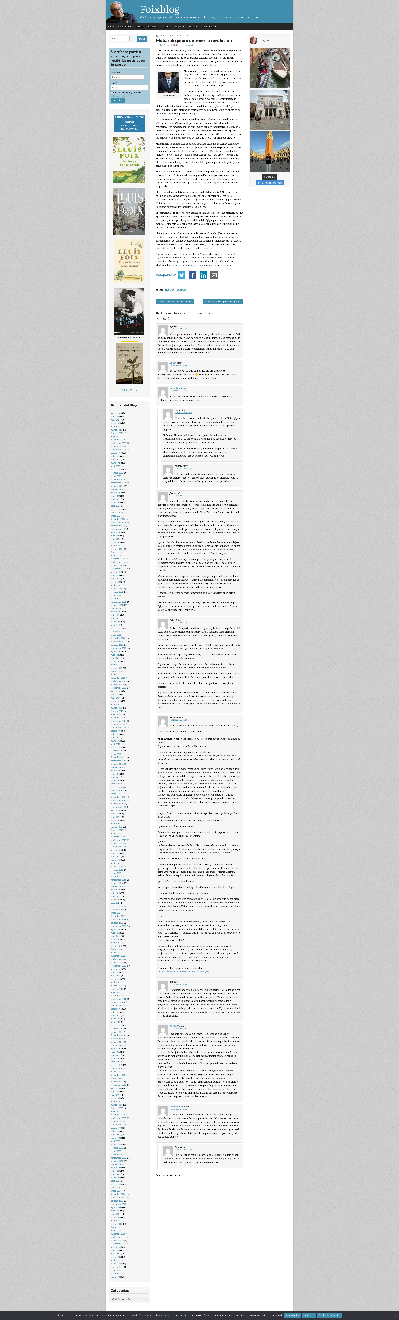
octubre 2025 (117, 446)
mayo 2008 (116, 1138)
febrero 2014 (117, 909)
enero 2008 (116, 1151)
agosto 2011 (116, 1009)
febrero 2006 (117, 1227)
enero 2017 (116, 794)
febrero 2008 (117, 1148)
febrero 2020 (117, 671)
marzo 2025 (116, 469)
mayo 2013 (116, 939)
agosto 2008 (116, 1128)
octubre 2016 (117, 804)
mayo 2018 (116, 741)
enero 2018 (116, 754)
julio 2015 (115, 853)
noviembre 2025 (118, 443)
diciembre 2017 (118, 757)
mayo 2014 (116, 899)
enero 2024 (116, 516)
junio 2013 (115, 936)
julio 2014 (115, 893)
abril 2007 (115, 1181)
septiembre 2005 (118, 1244)
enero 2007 (116, 1191)
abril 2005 (115, 1260)
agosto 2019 (116, 691)
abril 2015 (115, 863)
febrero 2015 (117, 870)
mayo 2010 (116, 1058)
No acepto (309, 1315)
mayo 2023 (116, 542)
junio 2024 (115, 499)
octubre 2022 (117, 565)
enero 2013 (116, 952)
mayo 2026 (116, 423)
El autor (193, 26)
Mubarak (169, 290)
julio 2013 (115, 933)
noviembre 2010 (118, 1039)
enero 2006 (116, 1230)
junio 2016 (115, 817)
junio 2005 (115, 1254)
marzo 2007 (116, 1184)
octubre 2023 (117, 526)
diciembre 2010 (118, 1035)
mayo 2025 (116, 463)
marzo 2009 (116, 1105)
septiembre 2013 (118, 926)
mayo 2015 (116, 860)
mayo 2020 (116, 661)
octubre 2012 (117, 962)
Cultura (167, 26)
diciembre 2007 (118, 1154)
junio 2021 (115, 618)
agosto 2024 (116, 492)
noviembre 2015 (118, 840)
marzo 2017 (116, 787)
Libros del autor (209, 26)
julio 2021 (115, 615)
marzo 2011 (116, 1025)
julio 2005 (115, 1250)
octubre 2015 (117, 843)
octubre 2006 (117, 1201)
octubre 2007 (117, 1161)
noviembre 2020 (118, 641)
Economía (153, 26)
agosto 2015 (116, 850)
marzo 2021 (116, 628)
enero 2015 (116, 873)
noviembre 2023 (118, 522)
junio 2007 (115, 1174)
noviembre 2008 (118, 1118)
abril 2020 (115, 665)
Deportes (180, 26)
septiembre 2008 (118, 1124)
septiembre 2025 (118, 449)
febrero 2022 (117, 592)
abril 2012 (115, 982)
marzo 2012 (116, 986)
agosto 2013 (116, 929)
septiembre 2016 (118, 807)
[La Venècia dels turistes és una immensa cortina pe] (270, 68)
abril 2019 (115, 704)
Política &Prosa (129, 390)
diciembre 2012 (118, 956)
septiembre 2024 (118, 489)
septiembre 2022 (118, 569)
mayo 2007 (116, 1177)
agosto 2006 (116, 1207)
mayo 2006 (116, 1217)
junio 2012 (115, 976)
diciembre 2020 (118, 638)
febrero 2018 (117, 751)
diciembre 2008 (118, 1115)
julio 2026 (115, 416)
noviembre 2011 (118, 999)
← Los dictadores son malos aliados (175, 301)
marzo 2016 (116, 827)
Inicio (111, 26)
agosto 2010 (116, 1048)
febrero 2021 (117, 631)
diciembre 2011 (118, 995)
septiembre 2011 (118, 1005)
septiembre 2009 (118, 1085)
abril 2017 (115, 784)
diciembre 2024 (118, 479)
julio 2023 (115, 536)
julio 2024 (115, 496)
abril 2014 (115, 903)
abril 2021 (115, 625)
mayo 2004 (116, 1277)
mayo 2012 (116, 979)
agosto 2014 (116, 890)
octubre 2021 (117, 605)
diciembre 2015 (118, 837)
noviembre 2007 (118, 1158)
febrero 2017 (117, 790)
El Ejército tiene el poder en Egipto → (223, 301)
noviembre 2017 (118, 761)
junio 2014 (115, 896)
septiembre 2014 (118, 886)
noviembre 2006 (118, 1197)
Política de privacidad (329, 1315)
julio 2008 (115, 1131)
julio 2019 (115, 694)
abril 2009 (115, 1101)
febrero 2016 (117, 830)
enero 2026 (116, 436)
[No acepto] (395, 1315)
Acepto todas (292, 1315)
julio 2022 (115, 575)
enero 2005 (116, 1270)
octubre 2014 (117, 883)
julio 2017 (115, 774)
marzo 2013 (116, 946)
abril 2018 (115, 744)
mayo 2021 (116, 622)
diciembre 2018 (118, 717)
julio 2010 (115, 1052)
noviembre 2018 (118, 721)
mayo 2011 (116, 1019)
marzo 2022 (116, 589)
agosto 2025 (116, 453)
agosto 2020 (116, 651)
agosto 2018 (116, 731)
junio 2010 (115, 1055)
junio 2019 (115, 698)
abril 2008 (115, 1141)
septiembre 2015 (118, 847)
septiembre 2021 (118, 608)
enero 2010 (116, 1072)
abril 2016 (115, 823)
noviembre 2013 (118, 919)
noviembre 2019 (118, 681)
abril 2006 (115, 1220)
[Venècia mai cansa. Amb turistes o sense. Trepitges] (270, 151)
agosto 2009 (116, 1088)
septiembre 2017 (118, 767)
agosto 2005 (116, 1247)
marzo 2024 (116, 509)
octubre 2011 (117, 1002)
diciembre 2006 (118, 1194)
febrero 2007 (117, 1187)
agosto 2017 (116, 770)
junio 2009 (115, 1095)
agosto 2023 (116, 532)
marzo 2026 (116, 430)
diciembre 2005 (118, 1234)
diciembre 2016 (118, 797)
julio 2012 (115, 972)
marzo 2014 (116, 906)
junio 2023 (115, 539)
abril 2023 (115, 545)
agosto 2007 (116, 1167)
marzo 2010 (116, 1065)
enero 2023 (116, 555)
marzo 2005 (116, 1264)
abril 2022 (115, 585)
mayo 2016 (116, 820)
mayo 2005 (116, 1257)
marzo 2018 (116, 747)
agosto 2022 (116, 572)
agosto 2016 (116, 810)
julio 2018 (115, 734)
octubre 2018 (117, 724)
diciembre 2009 (118, 1075)
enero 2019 (116, 714)
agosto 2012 (116, 969)
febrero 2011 (117, 1029)
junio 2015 (115, 857)
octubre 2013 (117, 923)
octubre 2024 (117, 486)
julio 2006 (115, 1211)
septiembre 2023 (118, 529)
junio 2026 (115, 420)
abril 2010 (115, 1062)
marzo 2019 (116, 708)
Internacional (124, 26)
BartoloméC (176, 388)
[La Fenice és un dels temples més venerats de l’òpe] (270, 110)
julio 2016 (115, 814)
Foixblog (160, 9)
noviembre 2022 (118, 562)
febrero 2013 (117, 949)
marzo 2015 (116, 866)
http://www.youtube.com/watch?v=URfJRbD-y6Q (183, 971)
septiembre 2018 (118, 727)
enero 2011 (116, 1032)
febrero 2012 (117, 989)
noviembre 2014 (118, 880)
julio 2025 (115, 456)
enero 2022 (116, 595)
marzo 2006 (116, 1224)
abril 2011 (115, 1022)
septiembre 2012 (118, 966)
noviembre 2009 (118, 1078)
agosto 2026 (116, 413)
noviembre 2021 (118, 602)
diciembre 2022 (118, 559)
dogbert (174, 1025)
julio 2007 (115, 1171)
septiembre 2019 (118, 688)
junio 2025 (115, 459)
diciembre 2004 (118, 1273)
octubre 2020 (117, 645)
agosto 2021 (116, 612)
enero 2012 (116, 992)
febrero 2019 (117, 711)
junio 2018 (115, 737)
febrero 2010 (117, 1068)
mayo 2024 (116, 502)
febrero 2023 (117, 552)
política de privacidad (121, 96)
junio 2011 (115, 1015)
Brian (173, 362)
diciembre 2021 (118, 598)
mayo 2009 (116, 1098)
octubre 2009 (117, 1082)
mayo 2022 (116, 582)
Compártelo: (166, 275)
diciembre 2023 (118, 519)
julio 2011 (115, 1012)
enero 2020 (116, 674)
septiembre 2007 (118, 1164)
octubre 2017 (117, 764)
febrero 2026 (117, 433)
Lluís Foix (163, 45)
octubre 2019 (117, 684)
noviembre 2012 (118, 959)
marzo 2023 (116, 549)
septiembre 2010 (118, 1045)
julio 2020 (115, 655)
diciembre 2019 (118, 678)
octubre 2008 (117, 1121)
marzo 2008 (116, 1144)
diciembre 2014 (118, 876)
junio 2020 (115, 658)
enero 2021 (116, 635)
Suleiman (181, 290)
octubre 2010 (117, 1042)
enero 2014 (116, 913)
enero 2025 (116, 476)
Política (139, 26)
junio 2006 (115, 1214)
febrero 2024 (117, 512)
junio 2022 (115, 579)
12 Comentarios (190, 45)
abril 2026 (115, 426)
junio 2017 (115, 777)
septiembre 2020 (118, 648)
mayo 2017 (116, 780)
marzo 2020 (116, 668)
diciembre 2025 (118, 439)
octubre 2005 (117, 1240)
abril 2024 (115, 506)
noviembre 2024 (118, 483)
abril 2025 (115, 466)
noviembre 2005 (118, 1237)
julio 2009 (115, 1091)
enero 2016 (116, 833)
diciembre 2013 (118, 916)
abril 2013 (115, 942)
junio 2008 (115, 1134)
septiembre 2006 (118, 1204)
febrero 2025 (117, 473)
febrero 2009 (117, 1108)
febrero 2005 (117, 1267)
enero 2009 (116, 1111)
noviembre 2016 (118, 800)
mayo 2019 (116, 701)
